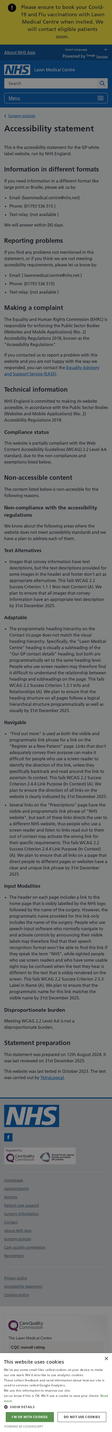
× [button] (106, 1359)
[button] (56, 1407)
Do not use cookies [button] (82, 1417)
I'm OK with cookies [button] (30, 1417)
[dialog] (56, 1392)
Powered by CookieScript (23, 1426)
